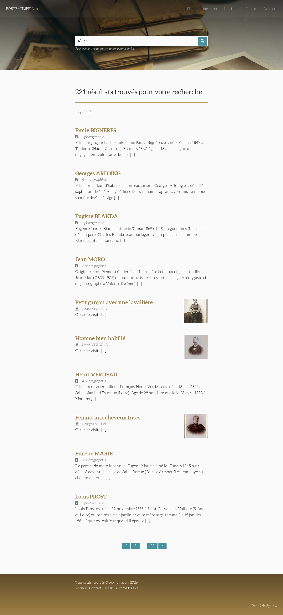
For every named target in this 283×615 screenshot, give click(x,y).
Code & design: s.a (264, 606)
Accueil (219, 8)
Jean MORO (90, 259)
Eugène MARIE (94, 453)
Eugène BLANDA (96, 216)
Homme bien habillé (100, 338)
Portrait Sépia (20, 9)
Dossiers (270, 8)
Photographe (197, 8)
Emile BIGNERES (95, 130)
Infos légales (128, 588)
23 (152, 546)
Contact (251, 8)
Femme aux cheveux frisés (107, 417)
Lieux (235, 8)
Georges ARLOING (98, 173)
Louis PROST (91, 496)
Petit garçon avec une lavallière (114, 302)
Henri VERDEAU (96, 374)
